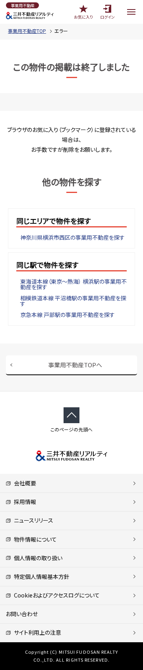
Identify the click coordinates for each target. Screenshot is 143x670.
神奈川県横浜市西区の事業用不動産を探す (72, 237)
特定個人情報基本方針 (40, 576)
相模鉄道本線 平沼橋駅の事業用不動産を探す (73, 300)
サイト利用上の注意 (36, 632)
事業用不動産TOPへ (75, 365)
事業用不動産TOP (27, 30)
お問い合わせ (22, 614)
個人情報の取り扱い (36, 558)
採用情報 (23, 502)
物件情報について (34, 539)
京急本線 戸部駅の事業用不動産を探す (67, 314)
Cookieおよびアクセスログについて (55, 595)
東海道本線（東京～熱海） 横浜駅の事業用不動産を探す (73, 284)
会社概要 (23, 483)
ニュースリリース (32, 520)
